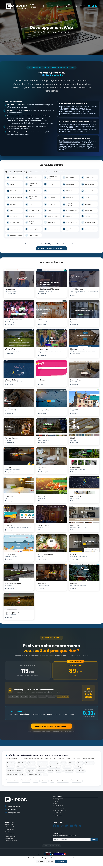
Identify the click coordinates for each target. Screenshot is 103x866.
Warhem (20, 767)
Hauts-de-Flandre (12, 781)
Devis (7, 831)
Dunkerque (42, 767)
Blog (61, 6)
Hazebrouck (40, 771)
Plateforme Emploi (60, 808)
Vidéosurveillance (60, 810)
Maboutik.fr (58, 812)
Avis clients (9, 824)
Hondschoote (42, 763)
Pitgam (80, 763)
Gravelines (67, 767)
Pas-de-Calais (76, 781)
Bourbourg (54, 763)
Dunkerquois (26, 781)
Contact (81, 6)
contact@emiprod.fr (14, 813)
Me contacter (10, 829)
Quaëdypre (89, 763)
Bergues (31, 763)
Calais (22, 775)
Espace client (10, 834)
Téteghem (29, 771)
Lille (45, 775)
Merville (58, 771)
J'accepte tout (61, 861)
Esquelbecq (11, 763)
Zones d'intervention (52, 846)
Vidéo (56, 801)
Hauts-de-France (62, 781)
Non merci (41, 861)
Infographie (58, 815)
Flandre (35, 781)
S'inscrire (94, 839)
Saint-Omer (80, 771)
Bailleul (50, 771)
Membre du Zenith (11, 841)
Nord (52, 781)
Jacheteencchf (11, 836)
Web (56, 803)
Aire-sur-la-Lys (12, 775)
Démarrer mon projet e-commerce (50, 726)
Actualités (49, 6)
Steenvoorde (31, 767)
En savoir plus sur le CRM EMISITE (51, 248)
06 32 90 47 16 (12, 809)
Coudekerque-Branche (14, 771)
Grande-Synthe (55, 767)
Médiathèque (59, 806)
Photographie (59, 799)
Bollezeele (10, 767)
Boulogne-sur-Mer (34, 775)
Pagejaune (9, 838)
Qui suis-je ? (70, 6)
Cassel (63, 763)
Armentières (69, 771)
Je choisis (50, 861)
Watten (71, 763)
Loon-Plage (78, 767)
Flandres (44, 781)
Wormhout (21, 763)
